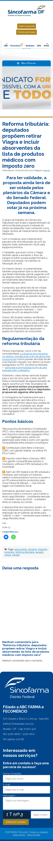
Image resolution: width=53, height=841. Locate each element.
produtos (9, 552)
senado (39, 552)
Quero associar (26, 26)
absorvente (21, 549)
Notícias (46, 170)
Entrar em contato (16, 822)
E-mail (6, 784)
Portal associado (26, 32)
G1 (9, 527)
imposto (42, 549)
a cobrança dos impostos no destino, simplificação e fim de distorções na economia (26, 356)
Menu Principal (28, 63)
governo (32, 549)
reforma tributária (24, 552)
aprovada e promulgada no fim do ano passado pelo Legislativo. (24, 369)
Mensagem (9, 795)
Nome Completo (12, 773)
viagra (7, 555)
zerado (16, 555)
